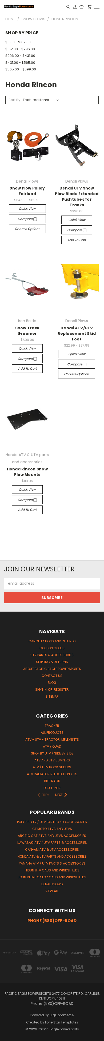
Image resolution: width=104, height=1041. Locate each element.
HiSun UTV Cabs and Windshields (52, 870)
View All (52, 891)
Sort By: (15, 99)
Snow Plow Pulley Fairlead (27, 191)
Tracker (52, 725)
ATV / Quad (52, 746)
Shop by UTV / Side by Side (52, 753)
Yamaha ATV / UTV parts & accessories (52, 863)
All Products (52, 732)
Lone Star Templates (61, 1022)
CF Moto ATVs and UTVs (52, 829)
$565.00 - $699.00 (20, 69)
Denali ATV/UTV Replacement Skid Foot (77, 333)
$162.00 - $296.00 (20, 49)
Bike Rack (52, 781)
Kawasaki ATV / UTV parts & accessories (52, 842)
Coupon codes (52, 648)
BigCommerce (62, 1015)
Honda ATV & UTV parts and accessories (52, 856)
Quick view (27, 208)
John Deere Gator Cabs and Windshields (52, 877)
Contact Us (52, 675)
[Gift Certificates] (81, 6)
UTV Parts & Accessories (52, 655)
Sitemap (52, 696)
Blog (52, 682)
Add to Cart (76, 240)
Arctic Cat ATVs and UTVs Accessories (52, 835)
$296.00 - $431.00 (20, 55)
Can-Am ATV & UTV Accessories (52, 849)
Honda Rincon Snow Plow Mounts (27, 471)
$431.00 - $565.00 (20, 62)
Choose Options (27, 228)
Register (61, 689)
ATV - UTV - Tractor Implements (52, 739)
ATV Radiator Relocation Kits (52, 774)
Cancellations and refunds (52, 641)
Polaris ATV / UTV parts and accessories (52, 822)
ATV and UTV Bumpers (52, 760)
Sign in (41, 689)
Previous (8, 1036)
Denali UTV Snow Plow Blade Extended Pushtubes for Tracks (76, 197)
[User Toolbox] (75, 6)
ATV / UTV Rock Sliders (52, 767)
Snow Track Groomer (27, 330)
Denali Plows (52, 884)
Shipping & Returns (52, 662)
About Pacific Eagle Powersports (52, 669)
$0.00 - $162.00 (18, 42)
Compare (25, 219)
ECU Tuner (52, 788)
